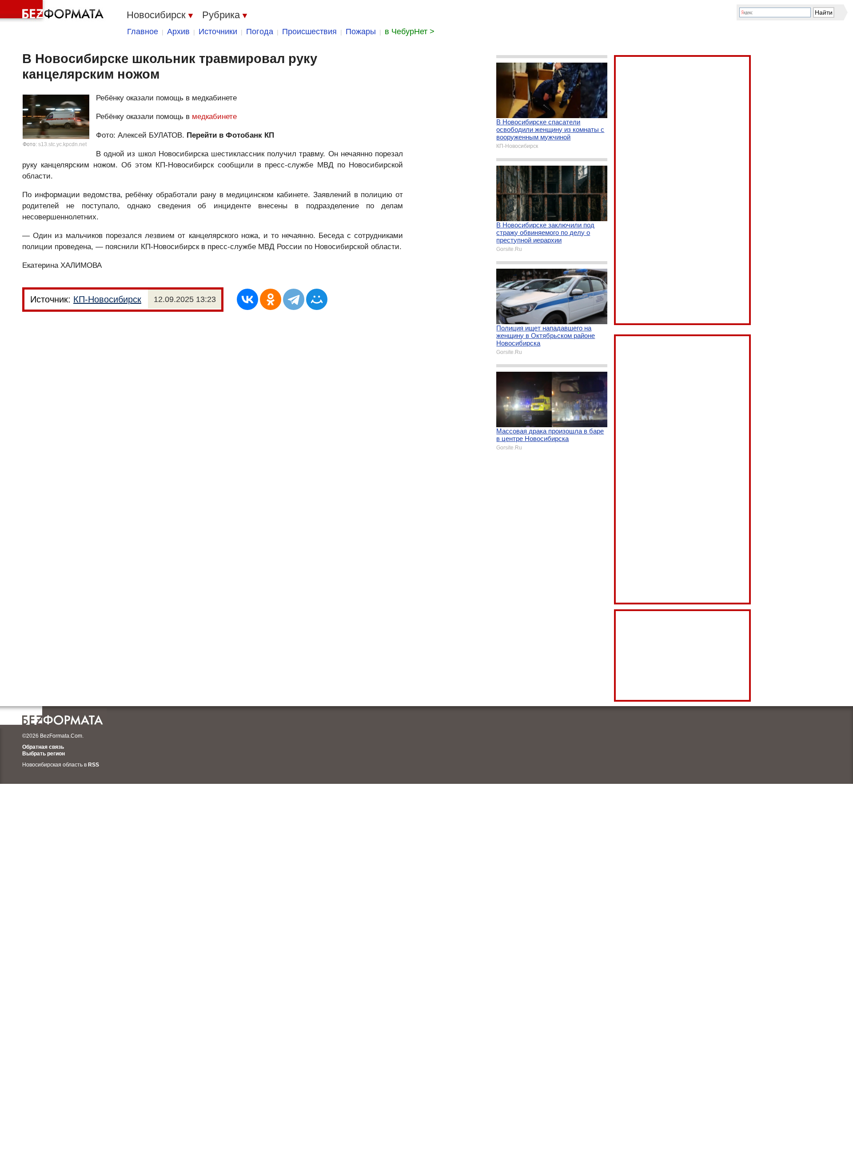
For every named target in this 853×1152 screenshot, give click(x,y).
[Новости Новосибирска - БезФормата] (53, 11)
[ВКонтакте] (247, 299)
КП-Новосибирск (107, 299)
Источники (218, 31)
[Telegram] (293, 299)
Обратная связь (43, 747)
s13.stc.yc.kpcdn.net (62, 144)
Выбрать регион (43, 754)
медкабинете (214, 116)
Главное (142, 31)
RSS (93, 765)
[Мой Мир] (316, 299)
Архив (178, 31)
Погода (259, 31)
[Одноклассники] (270, 299)
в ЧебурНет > (409, 31)
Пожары (361, 31)
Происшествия (309, 31)
